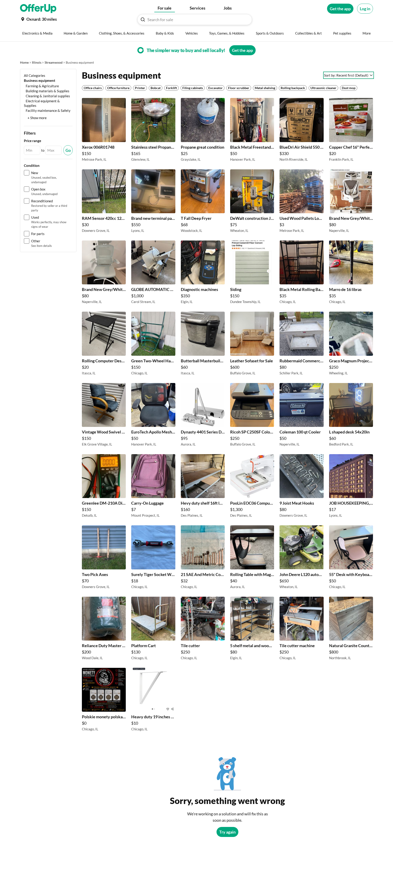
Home (24, 62)
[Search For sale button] (142, 19)
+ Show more (37, 118)
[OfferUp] (38, 8)
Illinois (36, 62)
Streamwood (54, 62)
